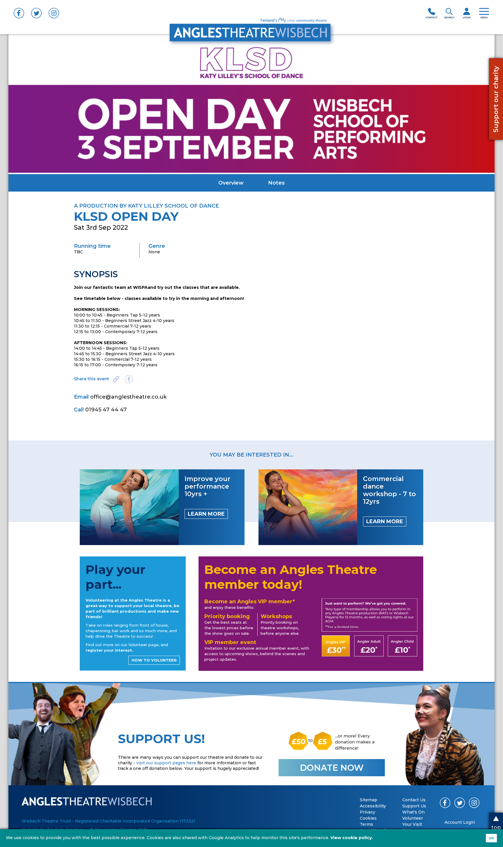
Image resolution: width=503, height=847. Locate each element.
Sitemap (368, 799)
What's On (413, 812)
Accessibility (373, 806)
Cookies (368, 818)
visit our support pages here (166, 762)
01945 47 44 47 (106, 409)
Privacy (367, 812)
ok (491, 838)
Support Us (414, 806)
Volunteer (412, 818)
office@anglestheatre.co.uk (128, 397)
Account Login (459, 822)
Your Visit (412, 824)
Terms (366, 824)
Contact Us (414, 799)
